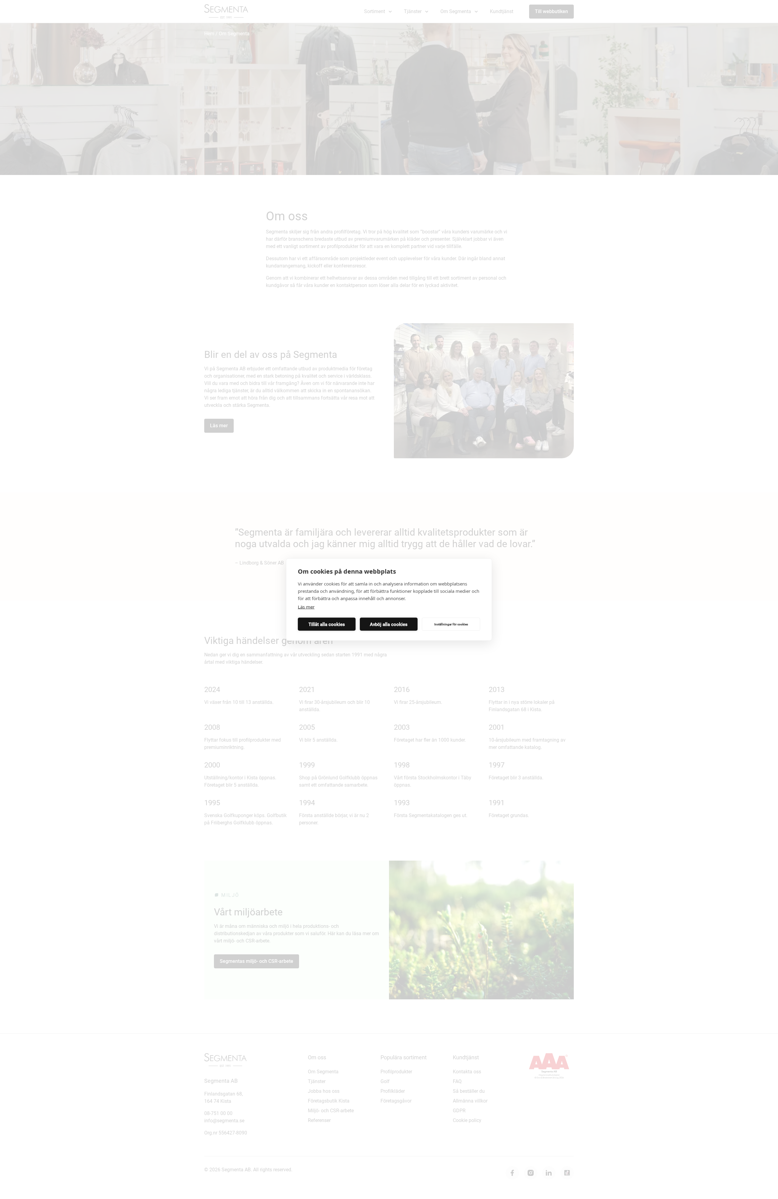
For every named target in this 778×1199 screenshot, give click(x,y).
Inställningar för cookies (451, 624)
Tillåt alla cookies (326, 624)
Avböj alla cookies (389, 624)
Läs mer (306, 607)
